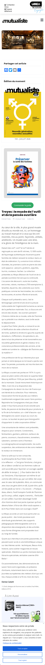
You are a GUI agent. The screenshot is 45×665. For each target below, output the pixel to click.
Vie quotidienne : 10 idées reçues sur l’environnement (19, 616)
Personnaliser (22, 654)
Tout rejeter (22, 660)
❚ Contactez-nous (9, 6)
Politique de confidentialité (12, 643)
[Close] (43, 623)
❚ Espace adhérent (8, 10)
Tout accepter (23, 649)
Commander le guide (22, 205)
